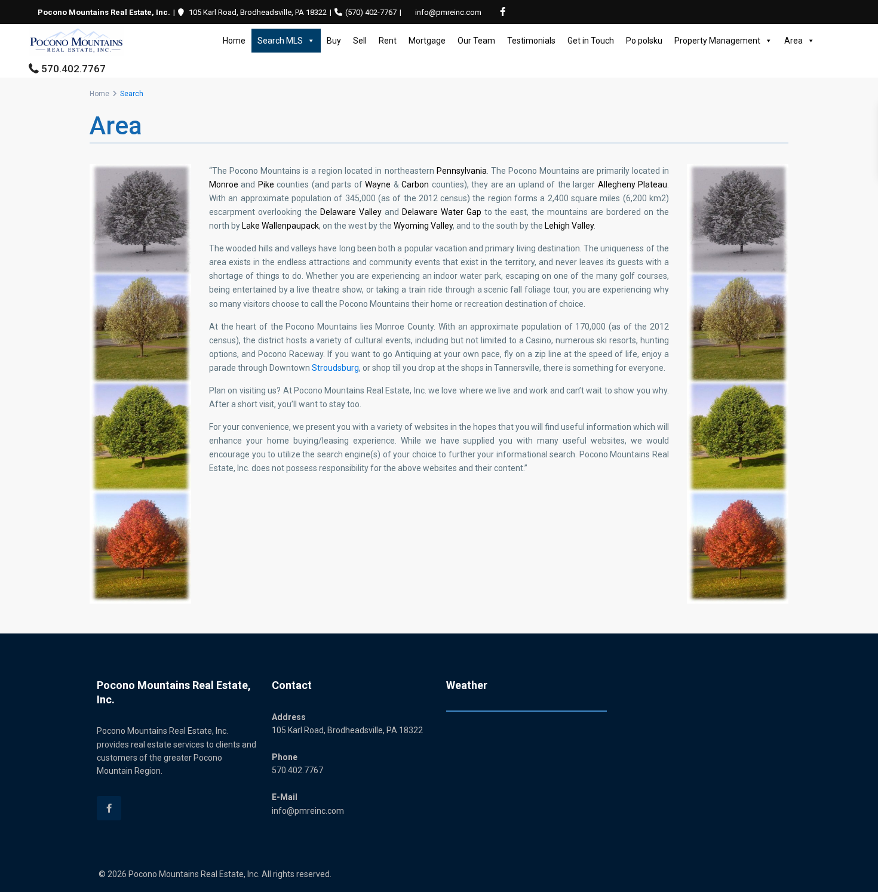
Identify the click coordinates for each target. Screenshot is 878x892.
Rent (388, 40)
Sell (360, 40)
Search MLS (280, 40)
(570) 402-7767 (371, 12)
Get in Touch (590, 40)
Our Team (476, 40)
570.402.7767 (73, 69)
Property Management (717, 40)
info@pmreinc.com (448, 12)
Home (234, 40)
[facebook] (502, 12)
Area (793, 40)
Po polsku (644, 40)
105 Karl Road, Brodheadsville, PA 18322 (258, 12)
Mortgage (427, 40)
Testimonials (531, 40)
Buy (334, 40)
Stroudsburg (335, 368)
